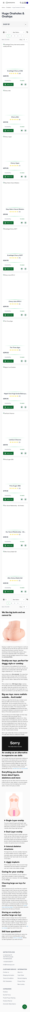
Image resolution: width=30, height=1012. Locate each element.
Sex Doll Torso (7, 995)
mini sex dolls (24, 768)
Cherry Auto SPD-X (15, 301)
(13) (19, 211)
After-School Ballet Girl (15, 578)
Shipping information (8, 975)
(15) (19, 258)
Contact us (6, 972)
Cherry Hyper (15, 163)
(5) (19, 119)
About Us (20, 972)
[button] (15, 24)
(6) (19, 304)
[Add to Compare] (25, 84)
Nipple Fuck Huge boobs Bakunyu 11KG (15, 394)
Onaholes (8, 7)
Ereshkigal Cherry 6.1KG (15, 71)
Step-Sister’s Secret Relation (15, 209)
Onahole (5, 992)
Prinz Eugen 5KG (15, 486)
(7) (19, 165)
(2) (19, 534)
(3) (19, 442)
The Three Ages (15, 347)
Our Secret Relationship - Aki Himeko (15, 532)
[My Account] (23, 3)
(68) (20, 73)
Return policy (21, 984)
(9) (19, 350)
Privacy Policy (21, 981)
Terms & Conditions (8, 978)
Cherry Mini (15, 117)
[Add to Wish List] (21, 84)
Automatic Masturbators (9, 1004)
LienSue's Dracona (15, 440)
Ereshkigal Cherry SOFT (15, 255)
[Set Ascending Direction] (27, 32)
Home (3, 7)
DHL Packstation (7, 981)
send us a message (17, 937)
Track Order (21, 975)
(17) (19, 396)
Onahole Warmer (7, 1001)
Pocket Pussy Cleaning (9, 998)
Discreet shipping (22, 978)
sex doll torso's (16, 768)
